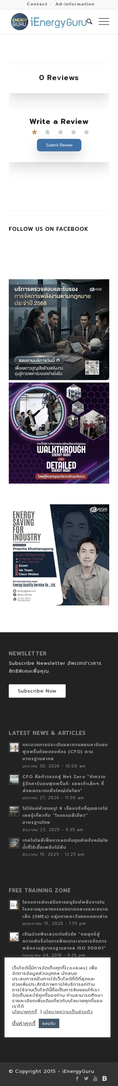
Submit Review (59, 145)
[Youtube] (95, 1078)
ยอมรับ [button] (49, 1023)
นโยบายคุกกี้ (24, 1012)
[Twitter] (86, 1078)
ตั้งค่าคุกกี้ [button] (24, 1023)
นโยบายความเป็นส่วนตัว (68, 1012)
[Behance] (104, 1078)
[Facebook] (77, 1078)
